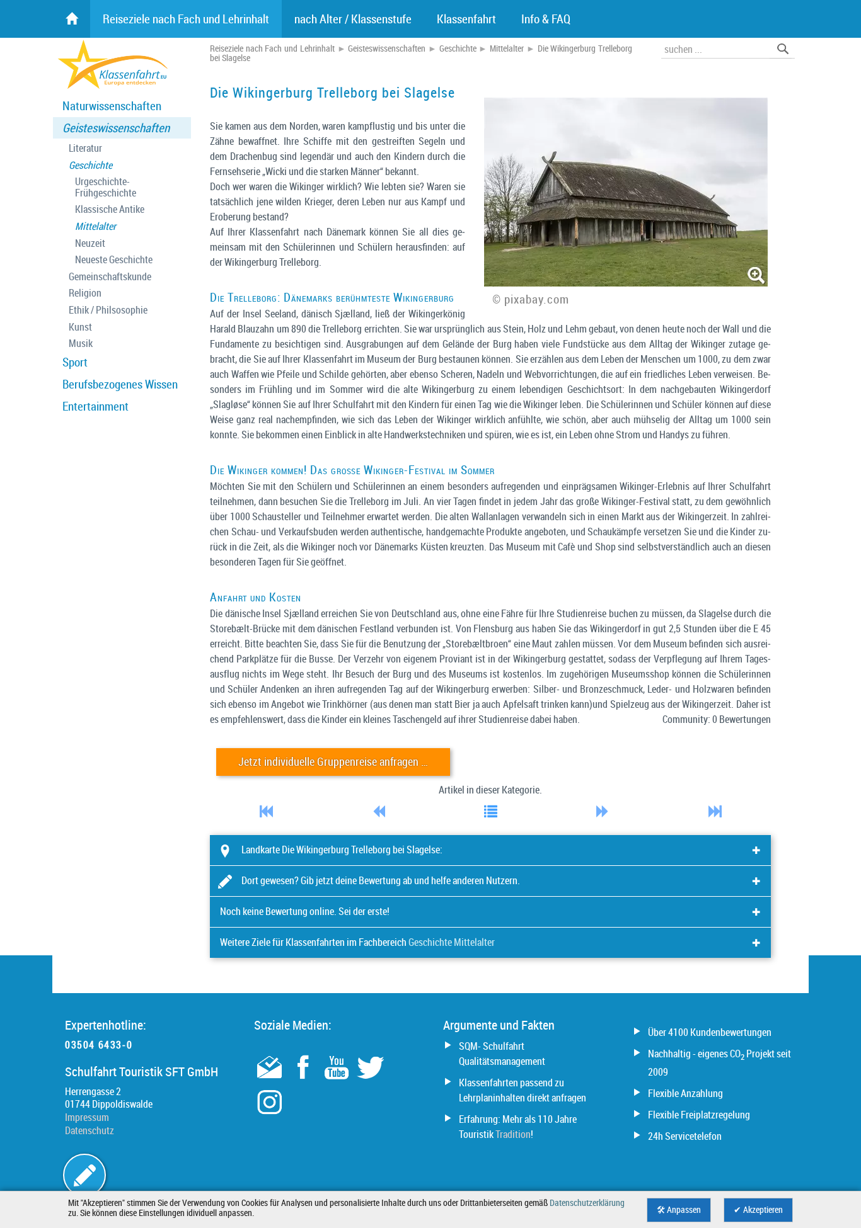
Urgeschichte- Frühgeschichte (105, 187)
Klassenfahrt (466, 19)
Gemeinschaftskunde (110, 276)
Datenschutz (89, 1130)
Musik (81, 343)
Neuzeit (90, 243)
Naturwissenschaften (111, 106)
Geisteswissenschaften (116, 128)
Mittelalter (95, 226)
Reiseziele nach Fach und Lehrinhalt (272, 48)
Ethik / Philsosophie (108, 310)
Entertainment (95, 406)
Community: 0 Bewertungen (716, 719)
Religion (85, 293)
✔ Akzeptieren (758, 1209)
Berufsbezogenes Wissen (120, 384)
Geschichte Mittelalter (451, 942)
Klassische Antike (109, 209)
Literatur (85, 148)
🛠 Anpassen (679, 1209)
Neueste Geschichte (114, 259)
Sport (75, 362)
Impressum (87, 1117)
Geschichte (90, 165)
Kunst (80, 327)
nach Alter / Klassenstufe (353, 19)
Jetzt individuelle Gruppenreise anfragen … (333, 761)
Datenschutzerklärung (587, 1202)
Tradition (513, 1134)
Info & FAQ (545, 19)
